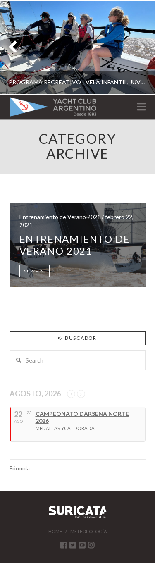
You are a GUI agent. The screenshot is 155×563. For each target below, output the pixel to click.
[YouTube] (82, 545)
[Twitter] (72, 545)
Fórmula (20, 468)
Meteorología (88, 531)
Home (55, 531)
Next (137, 47)
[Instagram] (91, 545)
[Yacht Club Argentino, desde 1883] (53, 107)
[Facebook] (63, 545)
